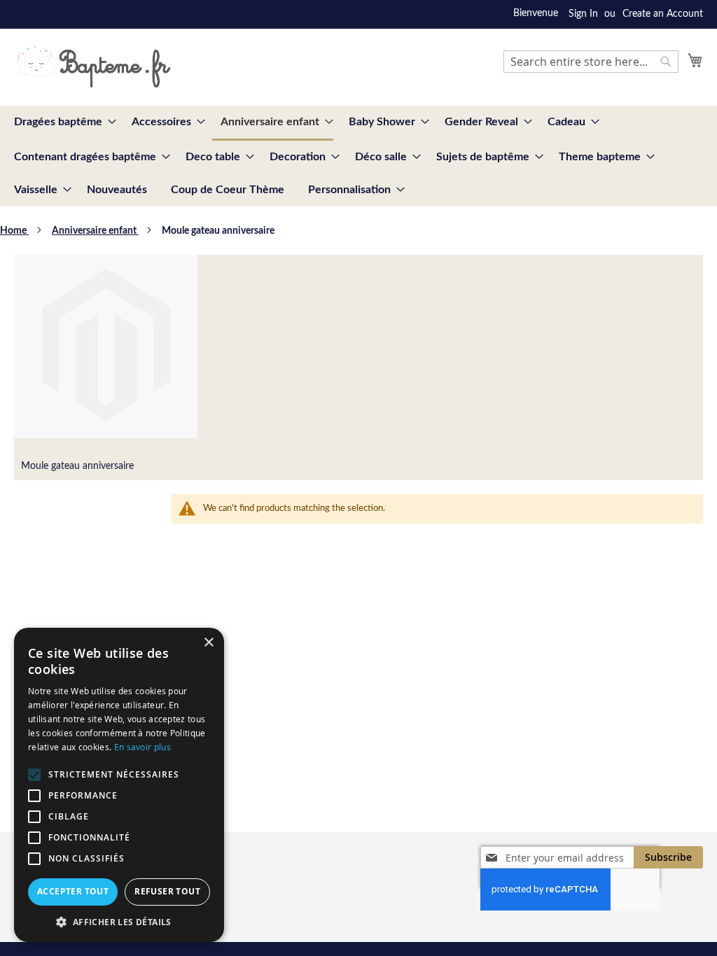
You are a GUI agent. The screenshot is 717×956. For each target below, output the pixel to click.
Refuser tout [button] (167, 891)
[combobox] (590, 61)
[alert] (119, 785)
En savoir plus (142, 746)
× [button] (208, 643)
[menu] (358, 156)
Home (14, 231)
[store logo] (93, 66)
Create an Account (662, 14)
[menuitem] (61, 122)
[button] (119, 921)
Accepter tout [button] (73, 891)
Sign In (583, 14)
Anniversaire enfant (95, 231)
